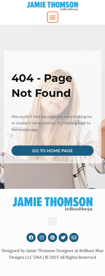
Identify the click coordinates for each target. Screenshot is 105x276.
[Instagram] (41, 237)
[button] (52, 17)
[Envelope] (73, 237)
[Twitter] (63, 237)
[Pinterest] (52, 237)
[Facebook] (31, 237)
